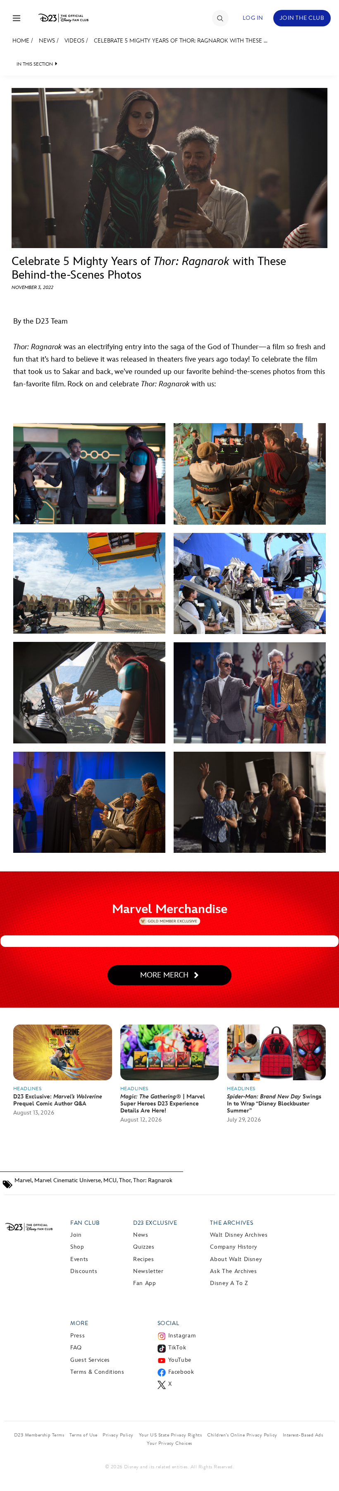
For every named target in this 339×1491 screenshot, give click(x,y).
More (79, 1323)
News (47, 40)
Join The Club (302, 18)
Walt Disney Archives (238, 1234)
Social (168, 1323)
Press (77, 1335)
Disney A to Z (229, 1283)
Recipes (143, 1259)
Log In (253, 18)
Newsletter (148, 1271)
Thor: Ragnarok (152, 1180)
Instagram (182, 1335)
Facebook (181, 1371)
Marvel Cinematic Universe (67, 1180)
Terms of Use (83, 1435)
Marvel (23, 1180)
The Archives (231, 1223)
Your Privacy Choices (169, 1443)
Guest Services (90, 1359)
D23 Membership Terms (39, 1435)
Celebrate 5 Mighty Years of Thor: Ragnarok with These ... (180, 40)
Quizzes (143, 1246)
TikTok (177, 1347)
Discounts (84, 1271)
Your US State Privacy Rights (170, 1435)
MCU (110, 1180)
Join (76, 1234)
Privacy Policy (118, 1435)
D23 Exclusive (155, 1223)
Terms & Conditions (97, 1371)
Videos (74, 40)
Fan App (144, 1283)
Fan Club (85, 1223)
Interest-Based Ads (303, 1435)
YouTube (179, 1359)
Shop (77, 1246)
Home (20, 40)
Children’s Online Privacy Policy (242, 1435)
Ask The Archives (233, 1271)
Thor (125, 1180)
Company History (233, 1246)
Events (79, 1259)
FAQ (76, 1347)
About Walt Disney (236, 1259)
